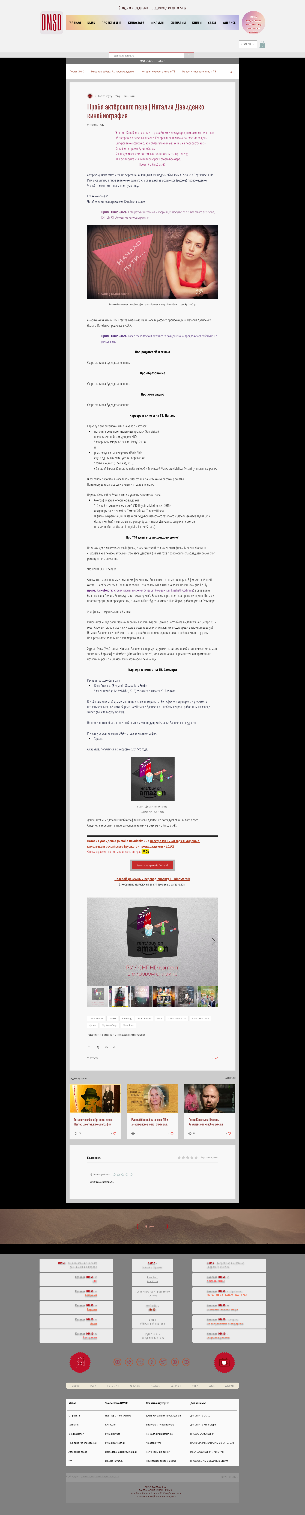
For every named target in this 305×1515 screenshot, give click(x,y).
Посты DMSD (77, 71)
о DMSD (206, 1415)
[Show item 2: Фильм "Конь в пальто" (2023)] (119, 996)
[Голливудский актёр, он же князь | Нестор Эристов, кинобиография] (95, 1098)
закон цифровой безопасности (100, 1476)
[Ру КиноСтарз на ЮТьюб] (186, 1362)
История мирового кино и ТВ (158, 71)
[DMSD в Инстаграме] (175, 1362)
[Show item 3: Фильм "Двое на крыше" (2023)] (141, 996)
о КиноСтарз (209, 1424)
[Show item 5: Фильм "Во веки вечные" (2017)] (186, 996)
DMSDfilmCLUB (177, 1018)
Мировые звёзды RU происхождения (112, 71)
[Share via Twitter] (97, 1047)
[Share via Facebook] (89, 1047)
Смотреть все (230, 1077)
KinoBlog (126, 1018)
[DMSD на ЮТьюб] (117, 1362)
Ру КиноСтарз (109, 1025)
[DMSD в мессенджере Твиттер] (163, 1362)
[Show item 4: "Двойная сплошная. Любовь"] (164, 996)
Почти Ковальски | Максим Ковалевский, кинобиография (206, 1121)
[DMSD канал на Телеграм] (129, 1362)
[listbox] (248, 44)
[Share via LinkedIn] (106, 1047)
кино (159, 1018)
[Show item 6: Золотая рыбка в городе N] (208, 996)
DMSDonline (96, 1018)
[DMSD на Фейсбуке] (152, 1362)
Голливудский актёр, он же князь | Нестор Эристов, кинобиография (93, 1121)
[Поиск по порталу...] (189, 55)
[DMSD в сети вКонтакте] (140, 1362)
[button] (111, 22)
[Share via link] (114, 1047)
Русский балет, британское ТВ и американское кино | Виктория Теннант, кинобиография (149, 1121)
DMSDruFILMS (200, 1018)
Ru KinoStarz (144, 1018)
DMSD (112, 1018)
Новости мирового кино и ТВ (199, 71)
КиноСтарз (152, 1281)
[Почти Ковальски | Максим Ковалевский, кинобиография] (209, 1098)
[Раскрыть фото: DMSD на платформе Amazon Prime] (213, 902)
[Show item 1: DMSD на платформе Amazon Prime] (97, 996)
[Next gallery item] (214, 941)
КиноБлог (128, 1025)
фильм (92, 1025)
